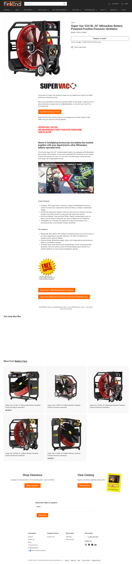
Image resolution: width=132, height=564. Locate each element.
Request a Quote (99, 38)
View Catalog (84, 485)
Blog (124, 10)
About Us (31, 539)
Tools (103, 10)
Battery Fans (21, 361)
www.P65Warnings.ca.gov (76, 307)
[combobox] (45, 4)
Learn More (89, 307)
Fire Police (42, 10)
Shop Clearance (32, 485)
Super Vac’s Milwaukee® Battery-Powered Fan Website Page (64, 297)
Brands (114, 10)
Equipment (28, 10)
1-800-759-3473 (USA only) (91, 42)
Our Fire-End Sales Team (50, 112)
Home (73, 22)
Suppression (90, 10)
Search (30, 537)
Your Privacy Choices (39, 550)
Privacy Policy (33, 545)
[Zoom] (34, 47)
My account (70, 539)
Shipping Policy (33, 548)
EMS (17, 10)
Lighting (76, 10)
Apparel (7, 10)
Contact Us (51, 537)
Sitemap (68, 537)
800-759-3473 (67, 104)
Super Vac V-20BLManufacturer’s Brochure (56, 290)
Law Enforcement (59, 10)
